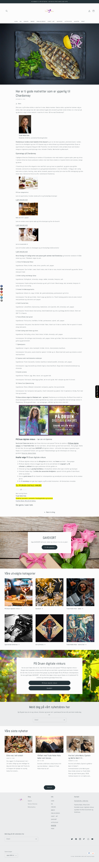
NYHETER (53, 825)
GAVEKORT (54, 819)
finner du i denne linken (29, 453)
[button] (7, 11)
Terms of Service (32, 804)
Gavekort (38, 609)
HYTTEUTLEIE (54, 822)
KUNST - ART (54, 816)
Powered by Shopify (90, 856)
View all (49, 787)
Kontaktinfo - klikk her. (81, 801)
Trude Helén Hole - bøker (74, 609)
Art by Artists (40, 645)
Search (30, 801)
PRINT (52, 828)
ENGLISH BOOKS (55, 813)
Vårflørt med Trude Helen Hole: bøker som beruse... (49, 756)
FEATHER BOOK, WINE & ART (81, 856)
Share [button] (19, 103)
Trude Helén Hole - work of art (76, 645)
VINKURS (53, 807)
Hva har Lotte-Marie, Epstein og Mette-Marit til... (79, 756)
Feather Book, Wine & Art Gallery (26, 501)
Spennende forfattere (11, 645)
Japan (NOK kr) (10, 855)
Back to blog (50, 512)
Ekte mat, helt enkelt (14, 755)
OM (52, 804)
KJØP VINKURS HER (22, 200)
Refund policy (31, 807)
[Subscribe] (64, 720)
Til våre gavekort (49, 547)
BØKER (53, 810)
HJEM (52, 801)
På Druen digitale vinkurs (12, 609)
